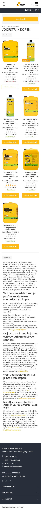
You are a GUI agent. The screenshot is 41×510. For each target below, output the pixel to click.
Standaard (6, 35)
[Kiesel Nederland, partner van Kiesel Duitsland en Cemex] (20, 4)
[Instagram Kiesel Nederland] (7, 481)
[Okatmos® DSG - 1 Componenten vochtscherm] (10, 212)
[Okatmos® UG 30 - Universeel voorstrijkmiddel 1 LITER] (10, 106)
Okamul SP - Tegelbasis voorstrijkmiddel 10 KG (10, 67)
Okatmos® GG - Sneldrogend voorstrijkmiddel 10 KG (30, 175)
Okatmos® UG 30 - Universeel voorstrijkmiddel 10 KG (10, 175)
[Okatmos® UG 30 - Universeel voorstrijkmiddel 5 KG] (30, 106)
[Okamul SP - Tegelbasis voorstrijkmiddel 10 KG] (10, 51)
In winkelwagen (29, 89)
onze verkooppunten (18, 415)
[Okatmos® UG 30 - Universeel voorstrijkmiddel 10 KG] (10, 159)
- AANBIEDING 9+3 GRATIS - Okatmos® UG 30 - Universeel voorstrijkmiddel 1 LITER (31, 68)
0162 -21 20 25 (13, 428)
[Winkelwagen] (4, 5)
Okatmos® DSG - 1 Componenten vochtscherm (10, 228)
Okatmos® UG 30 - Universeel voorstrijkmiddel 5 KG (30, 121)
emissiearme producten (26, 399)
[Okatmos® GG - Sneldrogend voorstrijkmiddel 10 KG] (30, 159)
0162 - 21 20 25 (33, 10)
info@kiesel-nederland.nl (11, 430)
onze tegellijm (23, 371)
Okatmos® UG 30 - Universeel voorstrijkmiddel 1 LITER (10, 122)
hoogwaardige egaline (18, 330)
